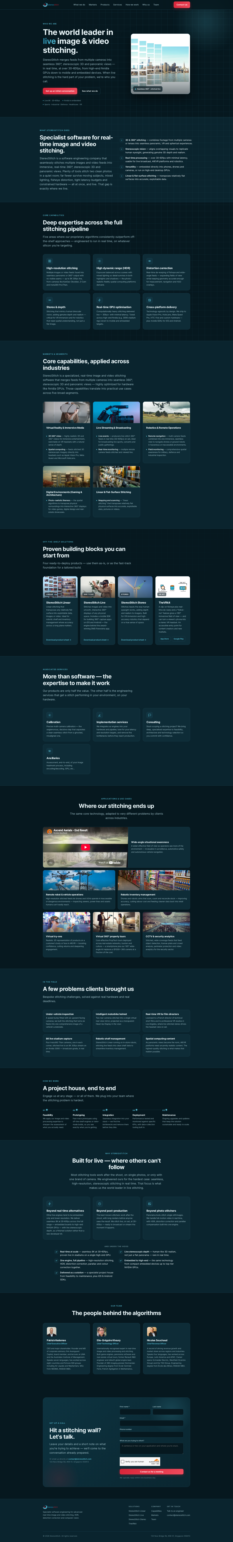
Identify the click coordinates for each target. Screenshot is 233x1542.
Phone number (126, 1429)
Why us (146, 4)
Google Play (179, 639)
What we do (79, 4)
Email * (122, 1418)
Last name (157, 1407)
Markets (93, 4)
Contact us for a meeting (151, 1472)
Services (117, 4)
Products (105, 4)
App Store (164, 639)
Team (156, 4)
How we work (132, 4)
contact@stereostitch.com (79, 1459)
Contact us (182, 4)
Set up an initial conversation (60, 91)
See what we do (90, 91)
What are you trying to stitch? (132, 1441)
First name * (125, 1407)
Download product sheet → (58, 640)
